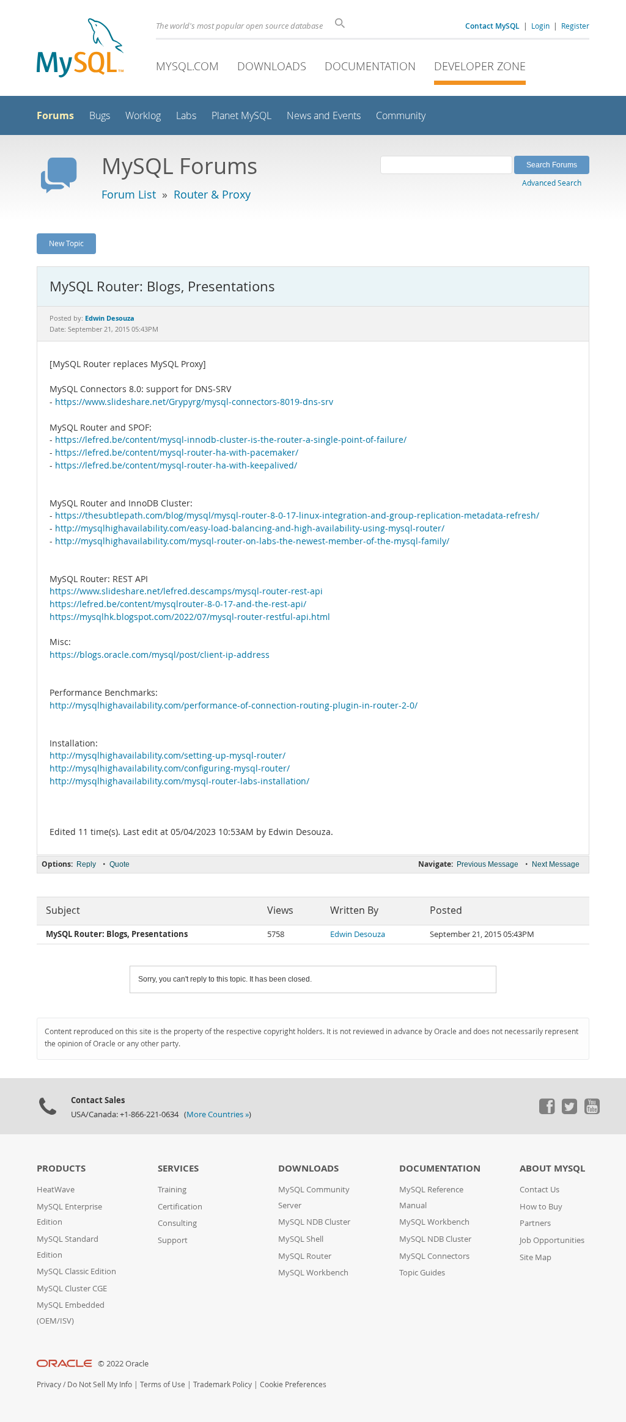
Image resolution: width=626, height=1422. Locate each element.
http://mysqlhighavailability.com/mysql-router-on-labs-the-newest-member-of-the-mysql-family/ (252, 541)
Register (575, 26)
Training (172, 1189)
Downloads (271, 66)
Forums (55, 115)
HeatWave (56, 1189)
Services (178, 1168)
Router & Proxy (212, 194)
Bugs (99, 115)
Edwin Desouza (357, 934)
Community (400, 115)
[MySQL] (80, 49)
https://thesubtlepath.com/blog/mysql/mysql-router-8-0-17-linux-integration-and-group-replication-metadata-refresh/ (297, 515)
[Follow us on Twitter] (569, 1111)
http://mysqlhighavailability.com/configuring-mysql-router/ (170, 768)
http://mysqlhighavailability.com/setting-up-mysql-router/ (167, 755)
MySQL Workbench (313, 1272)
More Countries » (217, 1114)
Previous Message (487, 864)
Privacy (49, 1384)
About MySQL (552, 1168)
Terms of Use (162, 1384)
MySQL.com (187, 66)
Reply (86, 864)
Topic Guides (422, 1272)
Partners (535, 1223)
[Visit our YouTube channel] (592, 1111)
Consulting (177, 1223)
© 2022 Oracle (123, 1363)
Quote (119, 864)
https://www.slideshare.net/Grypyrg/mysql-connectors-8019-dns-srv (194, 401)
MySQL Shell (300, 1239)
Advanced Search (551, 183)
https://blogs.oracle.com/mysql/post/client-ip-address (160, 654)
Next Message (556, 864)
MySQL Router (304, 1256)
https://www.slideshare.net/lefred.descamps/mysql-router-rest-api (186, 591)
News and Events (324, 115)
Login (540, 26)
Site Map (535, 1257)
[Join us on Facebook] (546, 1111)
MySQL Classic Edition (76, 1271)
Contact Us (539, 1189)
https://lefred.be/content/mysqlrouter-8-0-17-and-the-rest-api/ (178, 604)
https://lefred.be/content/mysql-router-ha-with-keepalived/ (176, 465)
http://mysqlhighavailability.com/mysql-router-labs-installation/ (179, 781)
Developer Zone (480, 66)
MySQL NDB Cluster (314, 1222)
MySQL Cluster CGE (72, 1288)
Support (173, 1240)
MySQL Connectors (434, 1256)
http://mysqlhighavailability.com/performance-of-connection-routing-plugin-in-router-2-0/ (234, 705)
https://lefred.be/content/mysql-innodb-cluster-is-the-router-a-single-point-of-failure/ (231, 439)
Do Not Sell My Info (99, 1384)
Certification (180, 1206)
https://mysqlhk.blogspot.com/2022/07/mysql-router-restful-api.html (190, 616)
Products (61, 1168)
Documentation (370, 66)
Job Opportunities (552, 1240)
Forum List (128, 194)
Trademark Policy (222, 1384)
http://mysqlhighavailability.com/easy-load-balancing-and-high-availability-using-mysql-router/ (249, 528)
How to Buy (541, 1206)
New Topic (66, 243)
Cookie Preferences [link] (293, 1384)
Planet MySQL (241, 115)
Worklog (143, 115)
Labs (186, 115)
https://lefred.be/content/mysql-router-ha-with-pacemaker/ (176, 452)
